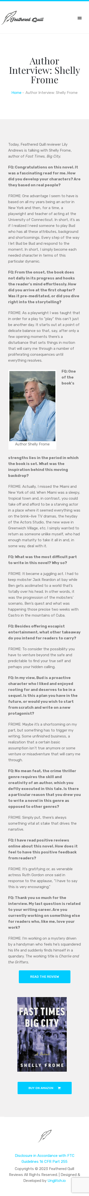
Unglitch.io (56, 1180)
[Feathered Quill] (45, 1139)
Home (16, 92)
